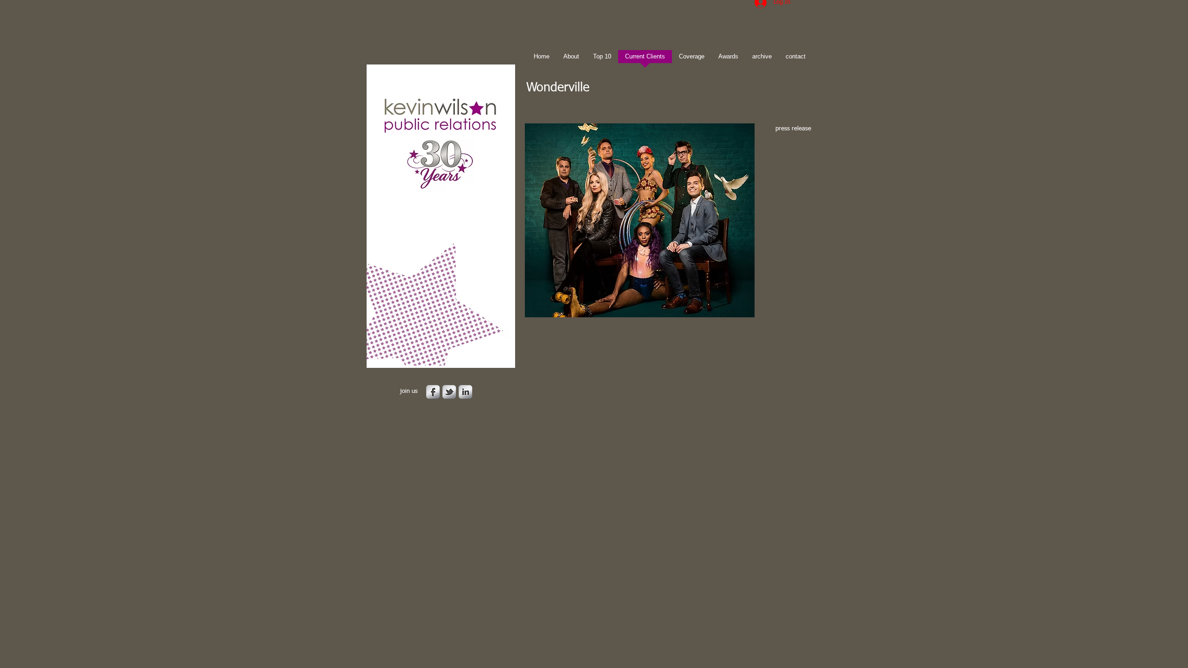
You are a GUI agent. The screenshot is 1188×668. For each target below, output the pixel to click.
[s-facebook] (433, 392)
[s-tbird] (449, 392)
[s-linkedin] (465, 392)
